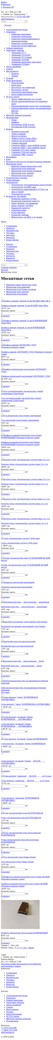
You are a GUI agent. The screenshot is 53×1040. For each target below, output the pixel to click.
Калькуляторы (12, 240)
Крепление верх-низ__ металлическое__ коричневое (24, 607)
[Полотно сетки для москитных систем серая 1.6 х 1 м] (25, 479)
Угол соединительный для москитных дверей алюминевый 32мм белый (21, 399)
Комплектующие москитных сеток (21, 285)
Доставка (10, 233)
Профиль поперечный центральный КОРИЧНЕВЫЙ (24, 933)
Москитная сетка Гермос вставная (21, 289)
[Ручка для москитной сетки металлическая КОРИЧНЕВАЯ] (26, 835)
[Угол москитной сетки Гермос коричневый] (21, 415)
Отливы (9, 1012)
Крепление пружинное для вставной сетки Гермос (23, 626)
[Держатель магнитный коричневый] (17, 582)
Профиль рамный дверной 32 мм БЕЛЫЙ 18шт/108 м (24, 305)
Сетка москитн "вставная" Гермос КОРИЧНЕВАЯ (23, 743)
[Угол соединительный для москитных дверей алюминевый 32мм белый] (26, 393)
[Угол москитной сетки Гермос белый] (18, 857)
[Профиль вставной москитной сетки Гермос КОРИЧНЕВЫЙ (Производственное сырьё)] (26, 437)
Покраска (10, 228)
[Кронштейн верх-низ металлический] (18, 641)
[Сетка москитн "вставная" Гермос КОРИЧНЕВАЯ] (24, 739)
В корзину (5, 316)
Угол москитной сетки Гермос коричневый (20, 420)
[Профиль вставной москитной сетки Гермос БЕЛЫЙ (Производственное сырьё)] (26, 879)
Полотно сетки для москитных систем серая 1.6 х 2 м (24, 464)
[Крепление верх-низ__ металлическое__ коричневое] (25, 602)
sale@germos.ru (7, 19)
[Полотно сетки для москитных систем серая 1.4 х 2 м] (25, 499)
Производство (12, 230)
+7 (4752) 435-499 (22, 16)
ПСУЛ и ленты (12, 1016)
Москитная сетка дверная (17, 292)
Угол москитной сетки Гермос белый (17, 862)
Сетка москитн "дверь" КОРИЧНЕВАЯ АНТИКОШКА (25, 704)
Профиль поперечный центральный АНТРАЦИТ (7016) (25, 376)
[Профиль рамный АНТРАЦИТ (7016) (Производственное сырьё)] (26, 347)
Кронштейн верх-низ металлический (17, 646)
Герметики (11, 998)
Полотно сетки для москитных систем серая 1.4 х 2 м (24, 503)
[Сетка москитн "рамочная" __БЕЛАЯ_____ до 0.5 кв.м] (26, 776)
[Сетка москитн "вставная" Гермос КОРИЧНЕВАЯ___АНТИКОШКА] (26, 719)
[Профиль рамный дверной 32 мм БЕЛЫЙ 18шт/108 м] (25, 301)
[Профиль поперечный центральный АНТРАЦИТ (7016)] (26, 371)
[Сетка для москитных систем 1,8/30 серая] (20, 538)
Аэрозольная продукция (16, 995)
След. (24, 948)
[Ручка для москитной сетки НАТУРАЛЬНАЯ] (22, 813)
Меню (3, 221)
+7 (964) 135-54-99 (9, 1030)
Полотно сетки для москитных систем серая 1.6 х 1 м (24, 484)
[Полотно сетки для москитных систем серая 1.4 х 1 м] (25, 519)
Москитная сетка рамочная (18, 287)
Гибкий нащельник (14, 1000)
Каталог (8, 25)
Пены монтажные (14, 1014)
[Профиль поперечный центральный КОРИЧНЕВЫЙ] (20, 928)
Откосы (9, 1007)
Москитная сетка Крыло (17, 294)
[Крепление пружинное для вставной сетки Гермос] (24, 622)
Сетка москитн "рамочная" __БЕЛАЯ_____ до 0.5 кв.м (25, 781)
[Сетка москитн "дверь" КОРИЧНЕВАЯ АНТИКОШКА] (26, 699)
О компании (11, 226)
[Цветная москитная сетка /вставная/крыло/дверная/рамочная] (26, 683)
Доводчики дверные (15, 1002)
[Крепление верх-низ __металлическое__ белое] (22, 661)
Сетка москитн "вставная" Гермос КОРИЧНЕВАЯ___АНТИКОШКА (16, 725)
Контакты (10, 235)
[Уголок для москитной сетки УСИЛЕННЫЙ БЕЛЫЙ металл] (26, 560)
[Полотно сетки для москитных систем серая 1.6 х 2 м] (25, 459)
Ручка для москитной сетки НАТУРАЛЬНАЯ (21, 818)
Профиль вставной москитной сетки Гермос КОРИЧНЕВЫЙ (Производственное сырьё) (20, 443)
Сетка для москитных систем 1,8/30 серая (19, 543)
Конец (31, 948)
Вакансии (10, 237)
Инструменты (12, 1009)
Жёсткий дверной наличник (18, 1019)
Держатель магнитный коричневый (16, 587)
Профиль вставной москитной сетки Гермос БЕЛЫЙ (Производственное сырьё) (24, 885)
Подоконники (12, 1021)
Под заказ (5, 692)
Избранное (6, 4)
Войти (4, 2)
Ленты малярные (13, 1005)
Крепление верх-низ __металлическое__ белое (21, 666)
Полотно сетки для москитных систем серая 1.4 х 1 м (24, 523)
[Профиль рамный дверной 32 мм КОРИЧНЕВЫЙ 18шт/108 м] (26, 323)
